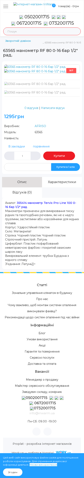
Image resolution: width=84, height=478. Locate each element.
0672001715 (28, 23)
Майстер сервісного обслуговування (42, 386)
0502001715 (37, 17)
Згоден (12, 472)
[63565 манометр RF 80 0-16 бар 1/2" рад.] (35, 66)
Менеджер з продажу (42, 379)
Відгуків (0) (22, 192)
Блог (42, 333)
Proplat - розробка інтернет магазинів (42, 444)
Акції (42, 345)
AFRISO (40, 126)
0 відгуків (31, 108)
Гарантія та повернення (42, 351)
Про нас (42, 299)
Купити (59, 156)
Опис (22, 182)
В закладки (16, 146)
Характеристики (62, 182)
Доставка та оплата (42, 364)
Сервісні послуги (42, 357)
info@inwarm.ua (42, 413)
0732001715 (61, 23)
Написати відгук (53, 108)
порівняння (41, 146)
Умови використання (42, 339)
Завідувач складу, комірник (42, 392)
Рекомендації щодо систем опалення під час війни (42, 317)
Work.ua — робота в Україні (33, 453)
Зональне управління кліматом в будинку (42, 293)
